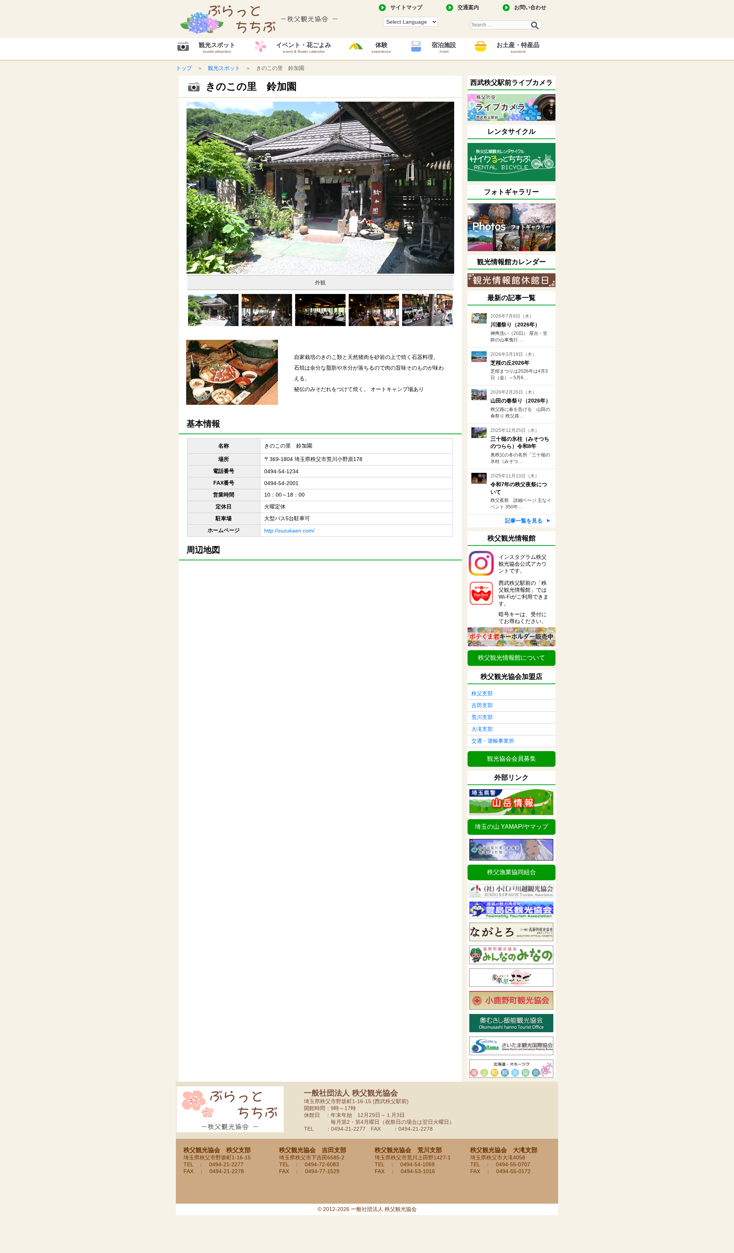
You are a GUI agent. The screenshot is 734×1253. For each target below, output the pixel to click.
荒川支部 (482, 717)
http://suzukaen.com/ (289, 530)
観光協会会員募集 (511, 758)
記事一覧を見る (523, 521)
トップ (184, 68)
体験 (381, 48)
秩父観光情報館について (511, 657)
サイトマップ (406, 7)
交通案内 (468, 7)
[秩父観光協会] (260, 19)
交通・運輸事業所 (492, 741)
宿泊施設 (444, 48)
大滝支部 (482, 729)
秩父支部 (482, 693)
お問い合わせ (530, 7)
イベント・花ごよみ (303, 48)
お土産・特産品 (518, 48)
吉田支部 (482, 705)
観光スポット (217, 48)
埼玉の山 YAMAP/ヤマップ (511, 826)
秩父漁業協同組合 (511, 872)
